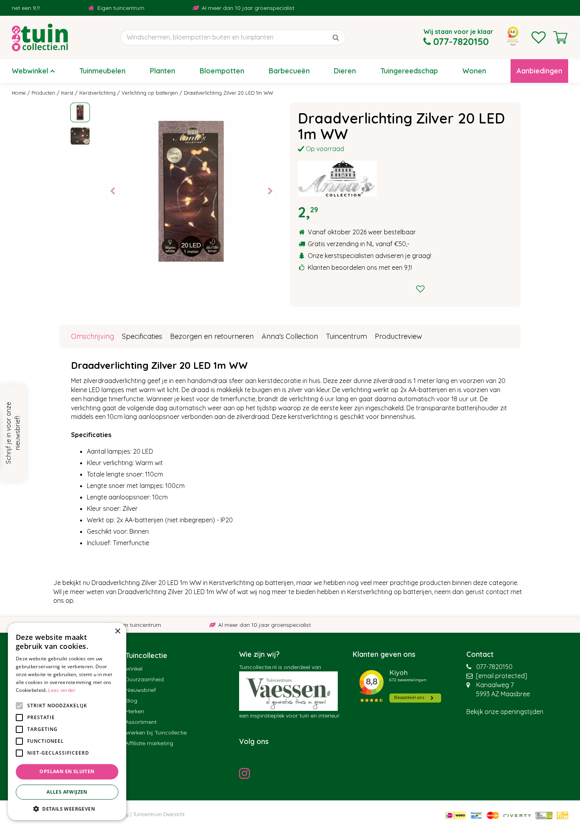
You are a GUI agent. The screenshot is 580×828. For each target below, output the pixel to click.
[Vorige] (112, 191)
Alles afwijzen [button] (67, 792)
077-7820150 (494, 667)
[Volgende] (270, 191)
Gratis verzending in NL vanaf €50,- (359, 244)
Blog (131, 700)
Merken (134, 711)
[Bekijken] (560, 37)
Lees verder (61, 690)
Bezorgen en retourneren (212, 336)
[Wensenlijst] (538, 37)
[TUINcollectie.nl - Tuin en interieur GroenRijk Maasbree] (40, 37)
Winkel (133, 668)
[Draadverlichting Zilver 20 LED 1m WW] (191, 191)
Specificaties (142, 336)
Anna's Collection (290, 336)
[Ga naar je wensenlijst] (538, 37)
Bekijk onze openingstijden (504, 712)
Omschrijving (92, 336)
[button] (67, 808)
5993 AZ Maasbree (503, 694)
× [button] (117, 631)
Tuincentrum (346, 336)
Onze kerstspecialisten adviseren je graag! (369, 256)
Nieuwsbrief (140, 689)
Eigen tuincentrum (102, 7)
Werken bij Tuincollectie (156, 732)
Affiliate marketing (149, 743)
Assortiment (141, 721)
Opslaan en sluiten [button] (66, 771)
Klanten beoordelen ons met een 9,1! (360, 267)
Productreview (398, 336)
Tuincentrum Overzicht (159, 814)
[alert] (67, 721)
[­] (246, 773)
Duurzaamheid (144, 679)
